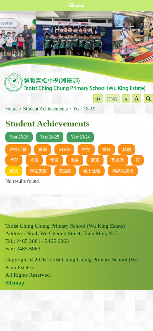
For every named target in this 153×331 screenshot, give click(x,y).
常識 (34, 160)
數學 (42, 149)
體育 (14, 160)
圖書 (74, 160)
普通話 (117, 160)
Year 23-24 (80, 137)
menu (79, 5)
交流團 (65, 170)
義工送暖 (91, 170)
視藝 (106, 149)
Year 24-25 (49, 137)
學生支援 (38, 170)
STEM (64, 149)
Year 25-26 (19, 137)
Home (11, 109)
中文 (86, 149)
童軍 (95, 160)
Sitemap (14, 283)
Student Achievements (45, 109)
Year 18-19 (84, 109)
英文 (14, 170)
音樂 (54, 160)
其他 (126, 149)
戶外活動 (18, 149)
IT (137, 160)
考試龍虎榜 (122, 170)
